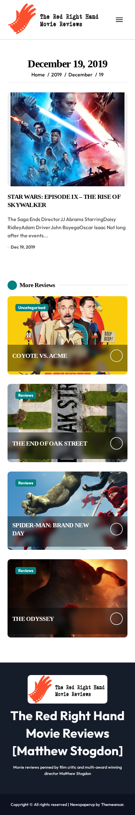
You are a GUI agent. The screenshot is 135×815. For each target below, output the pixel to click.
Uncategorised (32, 307)
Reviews (25, 395)
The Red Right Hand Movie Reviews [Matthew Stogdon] (67, 733)
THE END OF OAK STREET (49, 443)
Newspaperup (82, 804)
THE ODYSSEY (33, 618)
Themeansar (112, 804)
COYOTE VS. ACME (39, 355)
